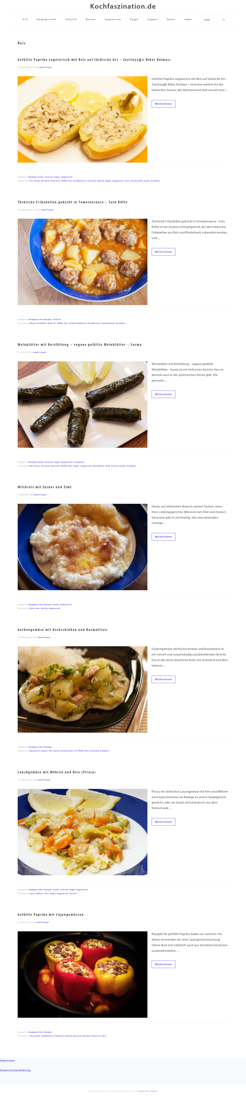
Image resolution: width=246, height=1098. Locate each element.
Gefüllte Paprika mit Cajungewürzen (51, 914)
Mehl (50, 323)
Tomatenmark (108, 323)
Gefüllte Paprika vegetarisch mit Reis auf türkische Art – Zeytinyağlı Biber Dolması (94, 59)
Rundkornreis (79, 181)
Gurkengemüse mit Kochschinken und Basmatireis (63, 629)
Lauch (32, 893)
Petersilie (55, 181)
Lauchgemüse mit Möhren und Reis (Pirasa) (57, 772)
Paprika (68, 1036)
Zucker (146, 181)
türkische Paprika (95, 181)
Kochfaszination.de (123, 6)
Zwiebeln (155, 181)
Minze (37, 181)
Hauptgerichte (35, 319)
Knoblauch (58, 1036)
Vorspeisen (78, 462)
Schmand (94, 751)
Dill (31, 181)
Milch (32, 608)
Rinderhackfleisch (78, 323)
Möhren (40, 893)
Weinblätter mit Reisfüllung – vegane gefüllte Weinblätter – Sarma (80, 344)
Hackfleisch (47, 1036)
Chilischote (35, 1036)
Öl (55, 323)
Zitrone (115, 466)
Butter (45, 751)
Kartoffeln (42, 323)
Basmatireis (35, 751)
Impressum (7, 1060)
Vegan (57, 177)
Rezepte (32, 177)
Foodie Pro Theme (147, 1091)
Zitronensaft (136, 181)
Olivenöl (45, 181)
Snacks (40, 177)
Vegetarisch (67, 177)
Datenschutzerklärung (15, 1070)
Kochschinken (66, 751)
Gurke (56, 751)
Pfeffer (64, 181)
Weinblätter (99, 466)
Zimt (127, 181)
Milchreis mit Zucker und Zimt (45, 487)
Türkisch (49, 177)
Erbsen (32, 323)
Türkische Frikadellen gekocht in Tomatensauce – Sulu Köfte (73, 202)
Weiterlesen (163, 103)
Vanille (44, 608)
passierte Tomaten (82, 1036)
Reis (70, 181)
